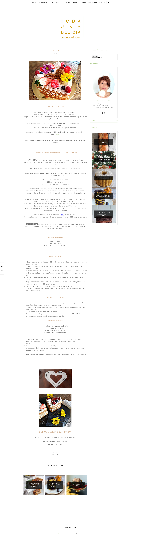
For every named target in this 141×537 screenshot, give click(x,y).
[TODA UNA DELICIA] (70, 28)
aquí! (58, 134)
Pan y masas (66, 2)
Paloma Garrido (103, 101)
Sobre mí (102, 2)
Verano (83, 2)
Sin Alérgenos (43, 2)
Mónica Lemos (61, 534)
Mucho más (92, 2)
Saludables (55, 2)
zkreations (71, 534)
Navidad (75, 2)
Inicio (34, 2)
